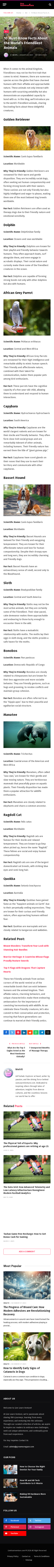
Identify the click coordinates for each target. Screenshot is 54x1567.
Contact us (26, 1556)
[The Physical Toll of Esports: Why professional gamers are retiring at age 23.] (27, 1125)
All (6, 31)
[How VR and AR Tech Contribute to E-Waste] (10, 1483)
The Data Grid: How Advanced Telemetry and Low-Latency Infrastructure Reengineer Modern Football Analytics (26, 1190)
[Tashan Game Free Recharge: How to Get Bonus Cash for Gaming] (27, 1216)
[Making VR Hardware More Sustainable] (10, 1497)
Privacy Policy (12, 1556)
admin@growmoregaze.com (21, 1447)
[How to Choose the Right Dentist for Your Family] (10, 1469)
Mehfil (15, 55)
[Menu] (4, 4)
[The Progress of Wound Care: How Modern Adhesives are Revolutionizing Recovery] (27, 1285)
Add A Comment (27, 1252)
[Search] (49, 4)
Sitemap (28, 1560)
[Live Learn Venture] (27, 4)
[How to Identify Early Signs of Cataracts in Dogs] (27, 1346)
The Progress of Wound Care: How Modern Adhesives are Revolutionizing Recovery (26, 1311)
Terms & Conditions (42, 1556)
